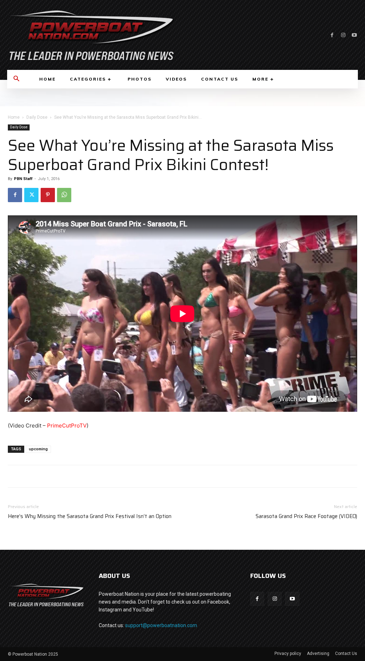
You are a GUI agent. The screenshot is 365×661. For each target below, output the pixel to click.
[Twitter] (31, 195)
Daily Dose (36, 117)
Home (14, 117)
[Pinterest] (48, 195)
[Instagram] (343, 35)
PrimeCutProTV (67, 425)
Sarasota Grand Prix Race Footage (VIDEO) (306, 516)
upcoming (38, 449)
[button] (16, 79)
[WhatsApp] (64, 195)
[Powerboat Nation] (91, 35)
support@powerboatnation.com (161, 625)
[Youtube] (354, 35)
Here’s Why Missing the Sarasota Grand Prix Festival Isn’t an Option (89, 516)
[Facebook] (332, 35)
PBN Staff (23, 178)
